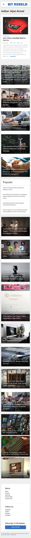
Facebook (7, 509)
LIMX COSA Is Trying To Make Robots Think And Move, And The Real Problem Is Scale (14, 276)
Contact (7, 493)
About (6, 491)
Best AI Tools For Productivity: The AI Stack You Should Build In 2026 (15, 254)
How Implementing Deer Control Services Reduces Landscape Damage (15, 148)
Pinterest (7, 513)
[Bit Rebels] (16, 5)
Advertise (7, 495)
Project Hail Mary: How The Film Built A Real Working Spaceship (14, 431)
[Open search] (28, 3)
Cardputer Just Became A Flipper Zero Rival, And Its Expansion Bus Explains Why (15, 453)
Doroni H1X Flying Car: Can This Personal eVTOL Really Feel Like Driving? (15, 361)
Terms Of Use (8, 498)
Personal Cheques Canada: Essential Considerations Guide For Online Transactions (15, 125)
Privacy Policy (8, 497)
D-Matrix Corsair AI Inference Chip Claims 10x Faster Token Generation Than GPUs (14, 316)
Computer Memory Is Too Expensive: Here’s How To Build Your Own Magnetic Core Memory (14, 474)
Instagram (8, 515)
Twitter (7, 511)
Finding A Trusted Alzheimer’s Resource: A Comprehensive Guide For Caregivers (14, 171)
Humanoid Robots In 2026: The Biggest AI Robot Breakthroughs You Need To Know (15, 231)
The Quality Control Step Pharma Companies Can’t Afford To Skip (15, 102)
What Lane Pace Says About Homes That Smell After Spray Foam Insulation (14, 383)
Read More (13, 56)
